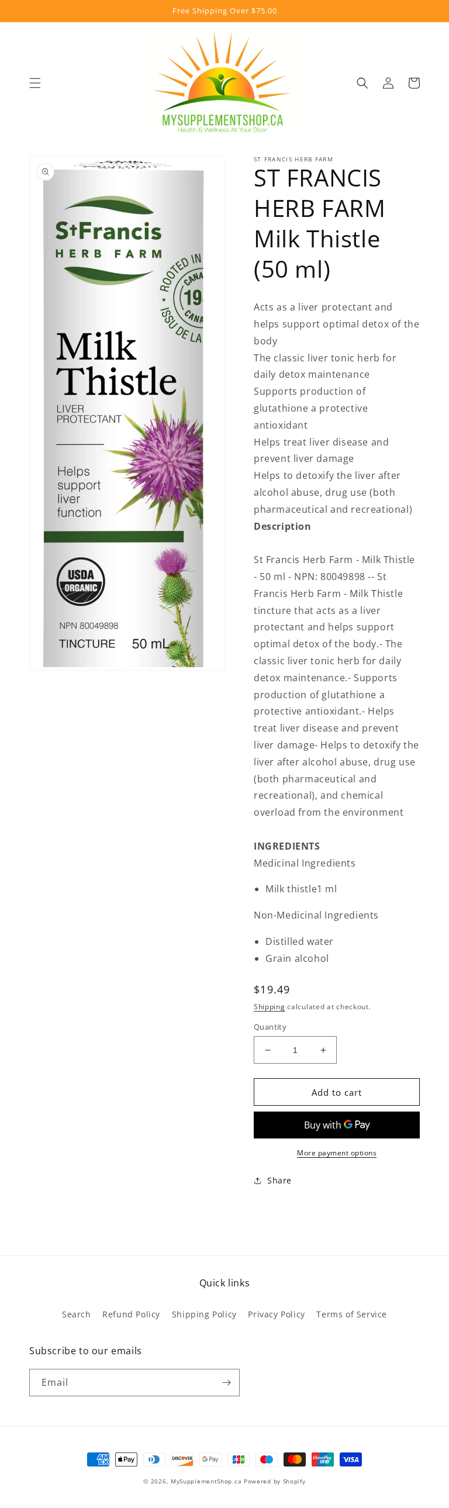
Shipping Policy (204, 1314)
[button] (35, 83)
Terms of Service (351, 1314)
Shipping (269, 1007)
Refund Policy (131, 1314)
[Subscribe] (226, 1382)
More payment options (337, 1153)
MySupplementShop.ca (206, 1481)
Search (76, 1314)
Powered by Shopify (275, 1481)
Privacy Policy (276, 1314)
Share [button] (279, 1180)
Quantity (270, 1027)
